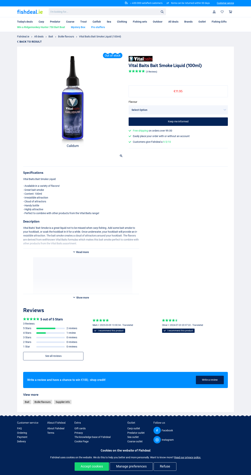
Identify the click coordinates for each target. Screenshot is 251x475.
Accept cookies (92, 466)
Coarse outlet (135, 441)
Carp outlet (133, 428)
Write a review (210, 379)
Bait (51, 36)
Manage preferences (131, 466)
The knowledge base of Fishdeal (92, 437)
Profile (214, 12)
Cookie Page (81, 441)
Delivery (21, 441)
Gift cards (80, 428)
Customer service (225, 3)
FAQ (19, 428)
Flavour (133, 101)
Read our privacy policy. (187, 457)
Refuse (165, 466)
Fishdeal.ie (23, 36)
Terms (50, 432)
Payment (22, 437)
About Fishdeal (55, 428)
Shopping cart (230, 12)
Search (162, 11)
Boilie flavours (66, 36)
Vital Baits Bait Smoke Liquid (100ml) (100, 36)
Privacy (78, 432)
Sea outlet (133, 437)
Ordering (22, 432)
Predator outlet (136, 432)
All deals (39, 36)
